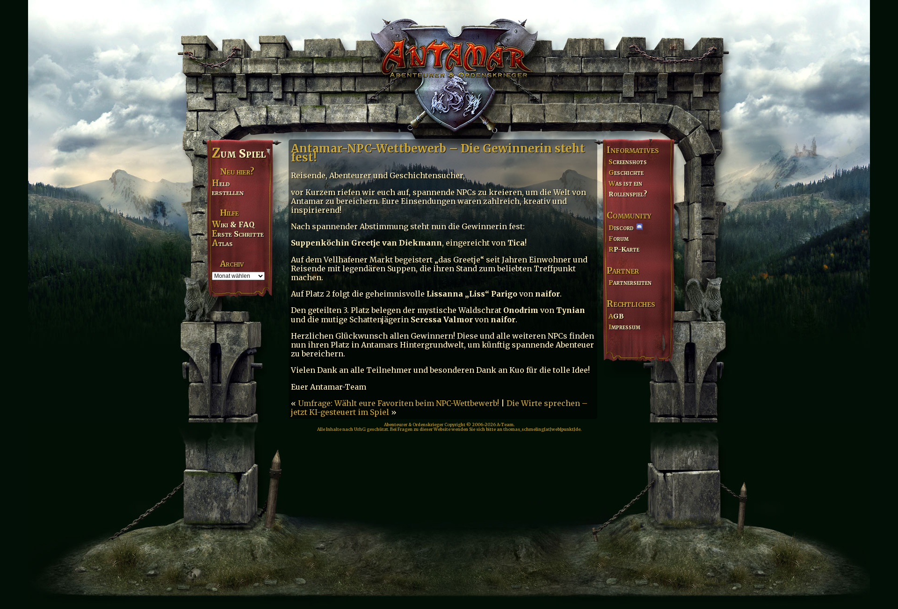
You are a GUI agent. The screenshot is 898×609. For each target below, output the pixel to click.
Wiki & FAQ (233, 224)
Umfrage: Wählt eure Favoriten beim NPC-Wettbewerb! (398, 403)
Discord (621, 228)
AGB (616, 316)
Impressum (624, 327)
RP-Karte (623, 249)
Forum (618, 238)
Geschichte (626, 172)
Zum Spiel (239, 153)
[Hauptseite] (449, 68)
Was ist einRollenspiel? (627, 188)
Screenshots (627, 162)
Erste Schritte (238, 234)
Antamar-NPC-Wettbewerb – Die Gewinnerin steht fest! (438, 153)
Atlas (222, 243)
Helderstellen (228, 188)
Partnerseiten (630, 282)
